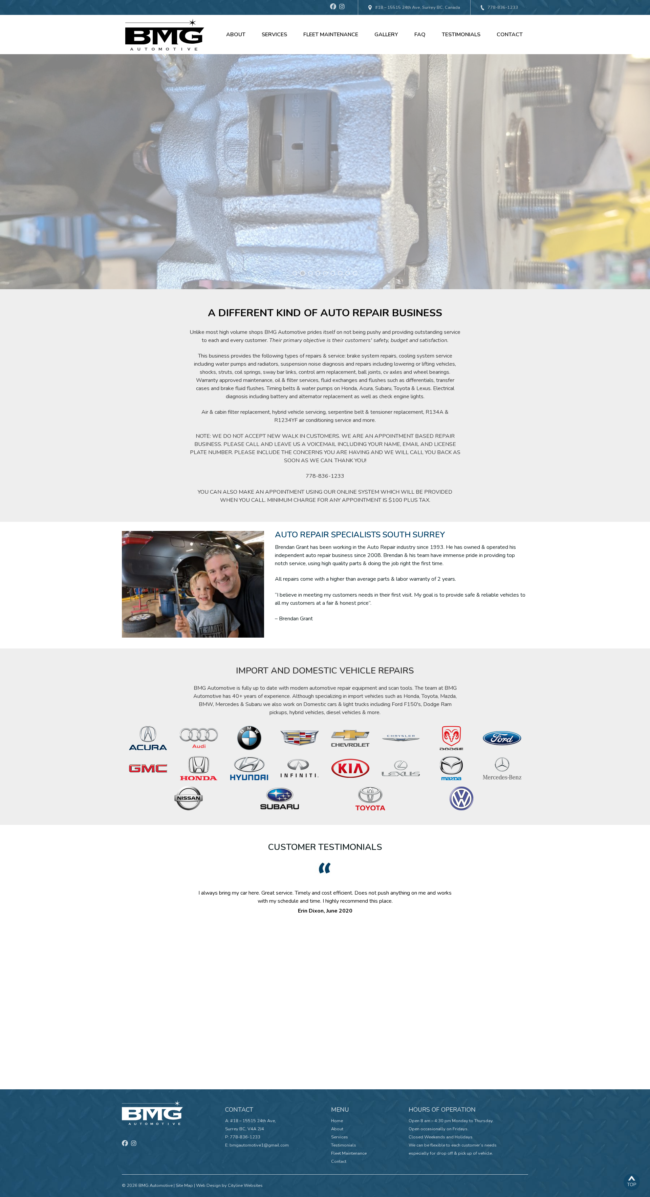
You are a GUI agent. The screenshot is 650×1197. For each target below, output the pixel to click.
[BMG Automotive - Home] (165, 34)
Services (274, 34)
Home (337, 1121)
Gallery (386, 34)
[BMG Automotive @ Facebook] (334, 7)
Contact (510, 34)
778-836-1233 (503, 7)
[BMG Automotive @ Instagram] (343, 7)
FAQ (420, 34)
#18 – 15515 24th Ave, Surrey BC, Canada (417, 7)
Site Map (184, 1185)
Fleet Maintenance (330, 34)
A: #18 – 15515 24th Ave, (250, 1121)
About (235, 34)
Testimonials (461, 34)
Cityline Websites (245, 1185)
